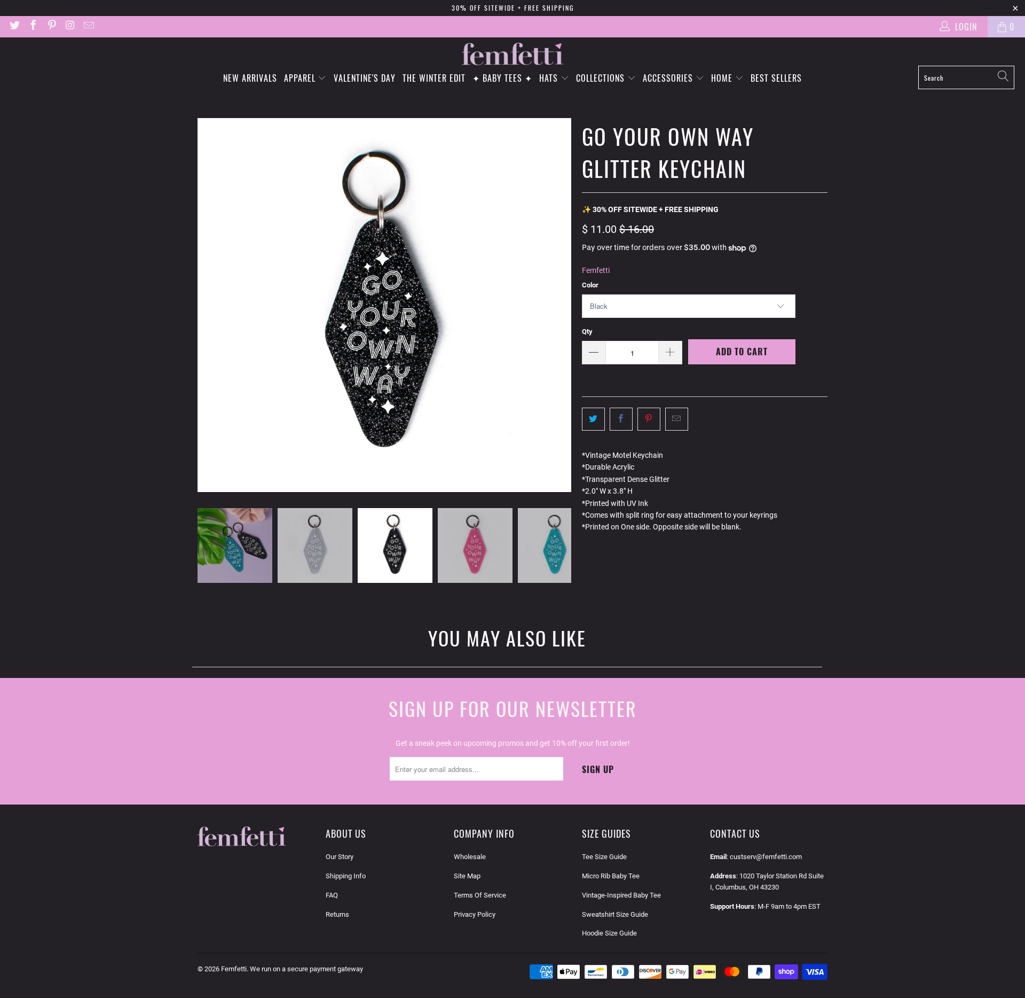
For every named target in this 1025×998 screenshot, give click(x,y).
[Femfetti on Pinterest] (51, 26)
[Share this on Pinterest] (648, 419)
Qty (587, 332)
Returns (337, 914)
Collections (601, 78)
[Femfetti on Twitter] (14, 26)
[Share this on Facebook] (621, 419)
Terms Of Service (480, 895)
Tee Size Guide (604, 857)
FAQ (332, 895)
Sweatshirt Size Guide (615, 914)
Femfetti (596, 270)
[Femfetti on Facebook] (32, 26)
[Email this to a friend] (676, 419)
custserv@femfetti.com (766, 857)
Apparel (301, 78)
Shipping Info (346, 876)
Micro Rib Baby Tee (611, 876)
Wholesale (470, 857)
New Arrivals (250, 78)
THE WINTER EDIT (434, 78)
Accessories (669, 78)
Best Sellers (776, 78)
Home (723, 78)
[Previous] (205, 305)
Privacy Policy (474, 914)
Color (590, 285)
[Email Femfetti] (88, 26)
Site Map (467, 876)
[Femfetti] (512, 54)
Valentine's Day (365, 78)
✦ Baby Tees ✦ (502, 78)
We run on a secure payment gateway (306, 969)
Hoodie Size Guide (609, 933)
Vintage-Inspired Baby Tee (621, 895)
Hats (550, 78)
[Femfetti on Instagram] (70, 26)
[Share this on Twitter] (593, 419)
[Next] (563, 305)
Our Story (339, 857)
